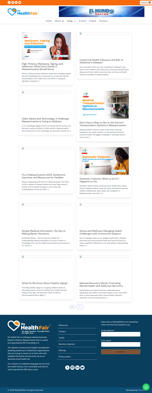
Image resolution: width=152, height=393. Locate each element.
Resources (63, 325)
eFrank (141, 390)
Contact (103, 21)
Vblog (70, 21)
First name (106, 340)
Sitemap (62, 350)
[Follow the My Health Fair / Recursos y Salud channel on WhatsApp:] (146, 387)
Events (82, 21)
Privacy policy (65, 356)
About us (59, 21)
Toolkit (61, 338)
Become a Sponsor (67, 344)
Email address (108, 330)
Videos (92, 21)
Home (49, 21)
